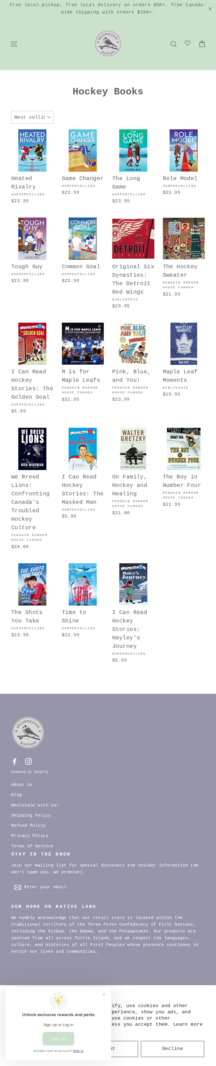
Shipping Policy (31, 815)
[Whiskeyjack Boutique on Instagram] (28, 761)
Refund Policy (28, 825)
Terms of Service (32, 846)
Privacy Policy (29, 836)
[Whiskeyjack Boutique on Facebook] (14, 761)
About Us (21, 785)
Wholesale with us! (35, 805)
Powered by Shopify (29, 772)
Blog (16, 795)
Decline (172, 1048)
